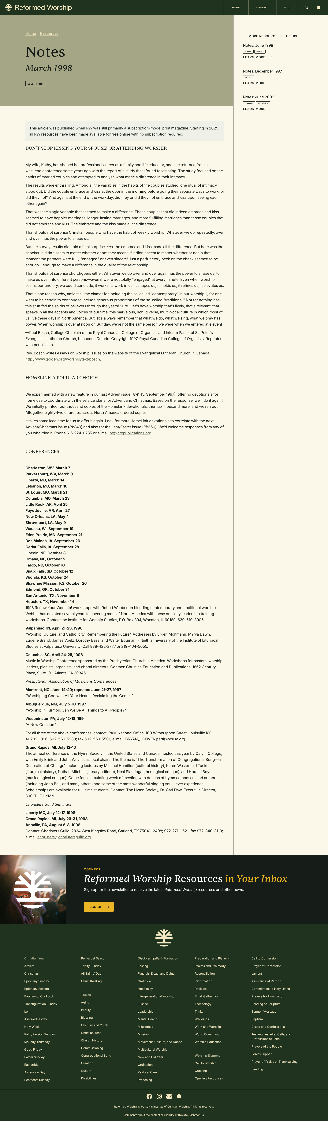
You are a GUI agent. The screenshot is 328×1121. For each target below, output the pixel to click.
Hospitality (145, 989)
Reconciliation (205, 973)
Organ (249, 103)
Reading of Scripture (266, 1004)
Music (259, 51)
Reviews (201, 989)
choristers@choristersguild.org (64, 837)
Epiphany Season (36, 989)
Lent (27, 1011)
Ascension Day (34, 1072)
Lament (257, 973)
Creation (87, 1063)
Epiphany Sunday (36, 981)
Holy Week (32, 1027)
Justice (143, 1004)
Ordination (145, 1065)
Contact (262, 7)
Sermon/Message (264, 1011)
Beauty (86, 1010)
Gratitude (144, 981)
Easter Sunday (34, 1057)
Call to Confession (265, 958)
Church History (91, 1040)
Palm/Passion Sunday (39, 1034)
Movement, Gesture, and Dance (160, 1042)
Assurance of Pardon (266, 981)
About (236, 7)
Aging (85, 1002)
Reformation (203, 981)
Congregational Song (96, 1055)
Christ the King (91, 981)
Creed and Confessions (268, 1027)
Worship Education (208, 1042)
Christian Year (91, 1033)
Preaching (145, 1080)
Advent (29, 966)
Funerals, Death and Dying (156, 973)
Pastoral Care (147, 1072)
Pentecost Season (93, 958)
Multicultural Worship (153, 1049)
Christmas (31, 973)
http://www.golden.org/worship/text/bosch (62, 359)
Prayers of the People (267, 1046)
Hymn (248, 51)
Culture (86, 1071)
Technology (203, 1004)
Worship (35, 84)
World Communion (208, 1034)
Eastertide (31, 1065)
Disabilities (88, 1078)
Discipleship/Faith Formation (158, 958)
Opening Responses (209, 1078)
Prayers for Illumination (268, 996)
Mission (143, 1034)
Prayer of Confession (266, 966)
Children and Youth (94, 1025)
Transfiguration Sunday (40, 1004)
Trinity (199, 1011)
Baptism (257, 1019)
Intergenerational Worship (156, 996)
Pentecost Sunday (37, 1080)
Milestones (145, 1027)
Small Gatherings (207, 996)
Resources (49, 33)
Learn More (254, 57)
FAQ (286, 7)
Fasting (143, 966)
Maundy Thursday (37, 1042)
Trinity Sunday (91, 966)
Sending (257, 1069)
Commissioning (92, 1048)
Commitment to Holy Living (271, 989)
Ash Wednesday (35, 1019)
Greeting (201, 1071)
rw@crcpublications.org (130, 433)
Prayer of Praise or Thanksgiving (275, 1061)
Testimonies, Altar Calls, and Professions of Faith (271, 1036)
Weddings (202, 1019)
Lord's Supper (262, 1054)
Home (30, 33)
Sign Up (96, 907)
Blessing (87, 1017)
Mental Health (147, 1019)
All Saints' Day (91, 973)
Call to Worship (205, 1063)
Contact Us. (197, 1114)
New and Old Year (150, 1057)
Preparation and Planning (212, 958)
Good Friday (33, 1049)
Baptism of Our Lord (38, 996)
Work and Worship (208, 1027)
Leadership (146, 1011)
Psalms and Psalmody (210, 966)
